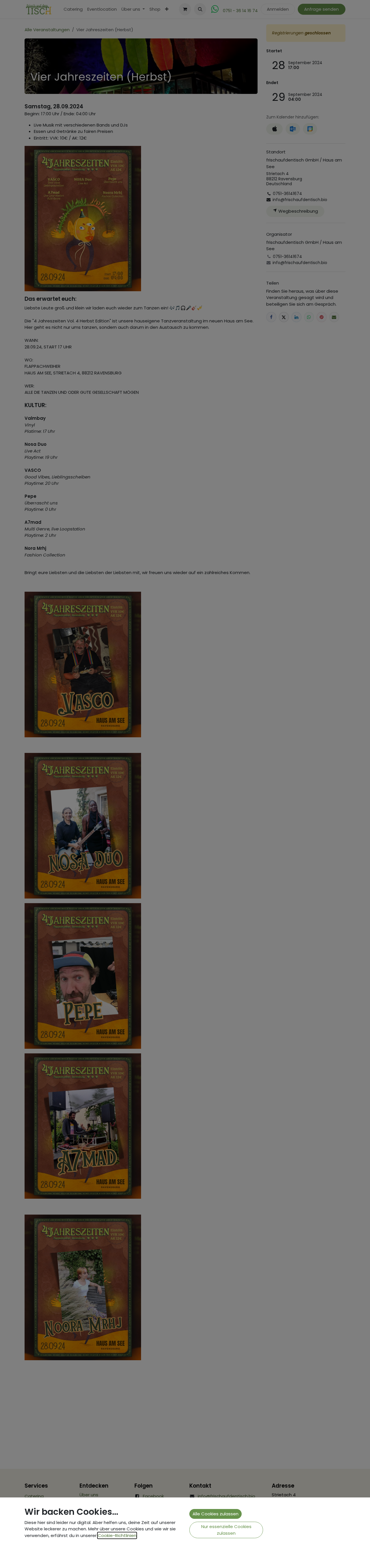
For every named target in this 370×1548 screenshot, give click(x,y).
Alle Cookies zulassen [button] (215, 1514)
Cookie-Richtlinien (117, 1535)
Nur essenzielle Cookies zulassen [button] (226, 1529)
